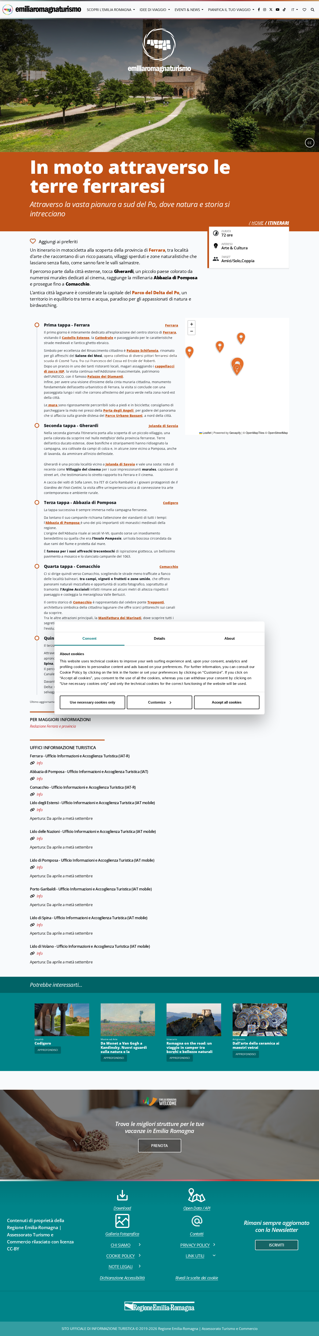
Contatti (197, 1234)
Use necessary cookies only (92, 702)
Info (40, 763)
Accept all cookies (226, 702)
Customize (157, 702)
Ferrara (157, 250)
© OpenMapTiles (253, 433)
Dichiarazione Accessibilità (122, 1278)
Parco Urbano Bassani (123, 415)
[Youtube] (278, 9)
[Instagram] (265, 9)
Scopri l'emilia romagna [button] (109, 9)
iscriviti (276, 1245)
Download (122, 1208)
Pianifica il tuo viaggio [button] (230, 9)
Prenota (159, 1145)
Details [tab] (159, 638)
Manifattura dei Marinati (119, 618)
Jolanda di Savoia (163, 426)
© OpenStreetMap (276, 433)
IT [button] (293, 9)
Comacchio (169, 566)
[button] (304, 10)
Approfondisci (48, 1050)
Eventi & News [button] (188, 9)
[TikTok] (284, 9)
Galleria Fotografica (122, 1234)
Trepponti (155, 602)
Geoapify (235, 433)
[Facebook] (259, 9)
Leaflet (206, 433)
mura (52, 405)
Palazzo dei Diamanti (105, 376)
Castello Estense (75, 337)
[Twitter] (271, 9)
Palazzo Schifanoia (142, 350)
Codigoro (170, 503)
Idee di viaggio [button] (153, 9)
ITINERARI (278, 223)
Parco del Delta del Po (155, 293)
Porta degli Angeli (119, 410)
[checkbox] (54, 241)
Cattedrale (104, 337)
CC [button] (310, 143)
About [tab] (229, 638)
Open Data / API (196, 1208)
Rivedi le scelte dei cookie (196, 1278)
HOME (257, 223)
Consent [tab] (89, 638)
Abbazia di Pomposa (63, 522)
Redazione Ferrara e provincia (53, 726)
